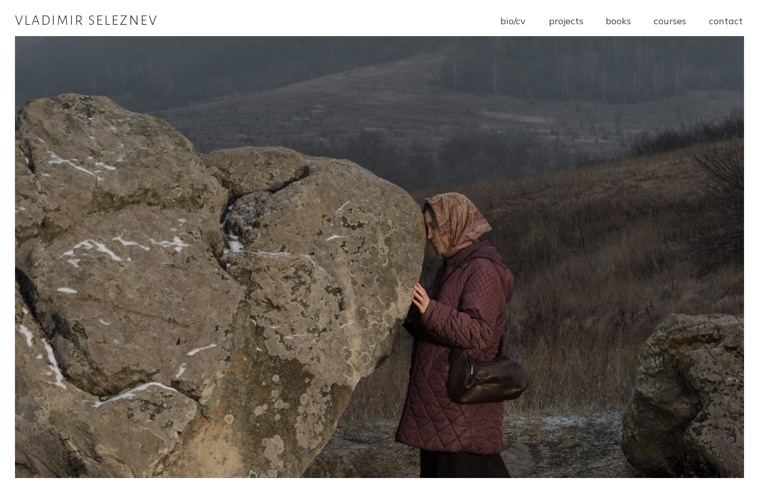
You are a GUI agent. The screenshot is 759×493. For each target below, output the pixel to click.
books (618, 21)
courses (670, 21)
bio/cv (513, 21)
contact (726, 21)
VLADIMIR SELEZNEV (86, 20)
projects (566, 21)
